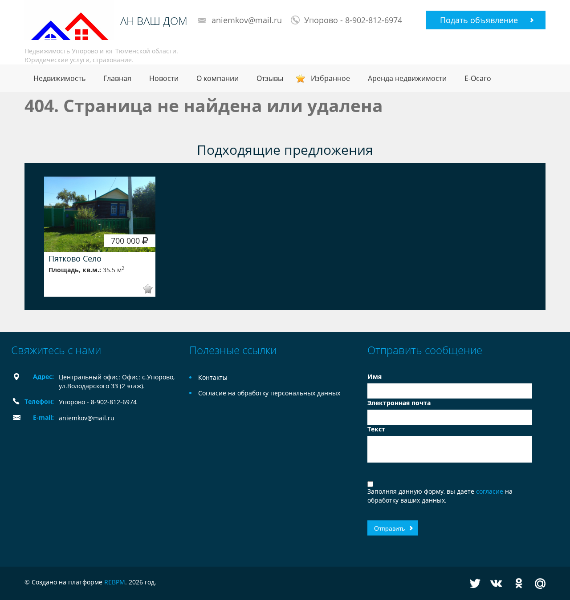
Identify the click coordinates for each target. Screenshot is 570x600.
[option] (100, 237)
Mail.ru (540, 583)
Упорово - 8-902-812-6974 (353, 20)
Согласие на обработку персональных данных (269, 393)
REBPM (114, 582)
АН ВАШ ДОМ (153, 21)
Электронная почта (399, 403)
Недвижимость (59, 78)
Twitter (475, 583)
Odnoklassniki (519, 583)
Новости (164, 78)
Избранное (330, 78)
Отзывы (269, 78)
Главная (117, 78)
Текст (376, 429)
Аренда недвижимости (407, 78)
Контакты (213, 377)
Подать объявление (479, 20)
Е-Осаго (477, 78)
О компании (217, 78)
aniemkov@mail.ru (247, 20)
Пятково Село (75, 258)
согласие (490, 491)
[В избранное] (141, 288)
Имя (374, 376)
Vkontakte (496, 583)
